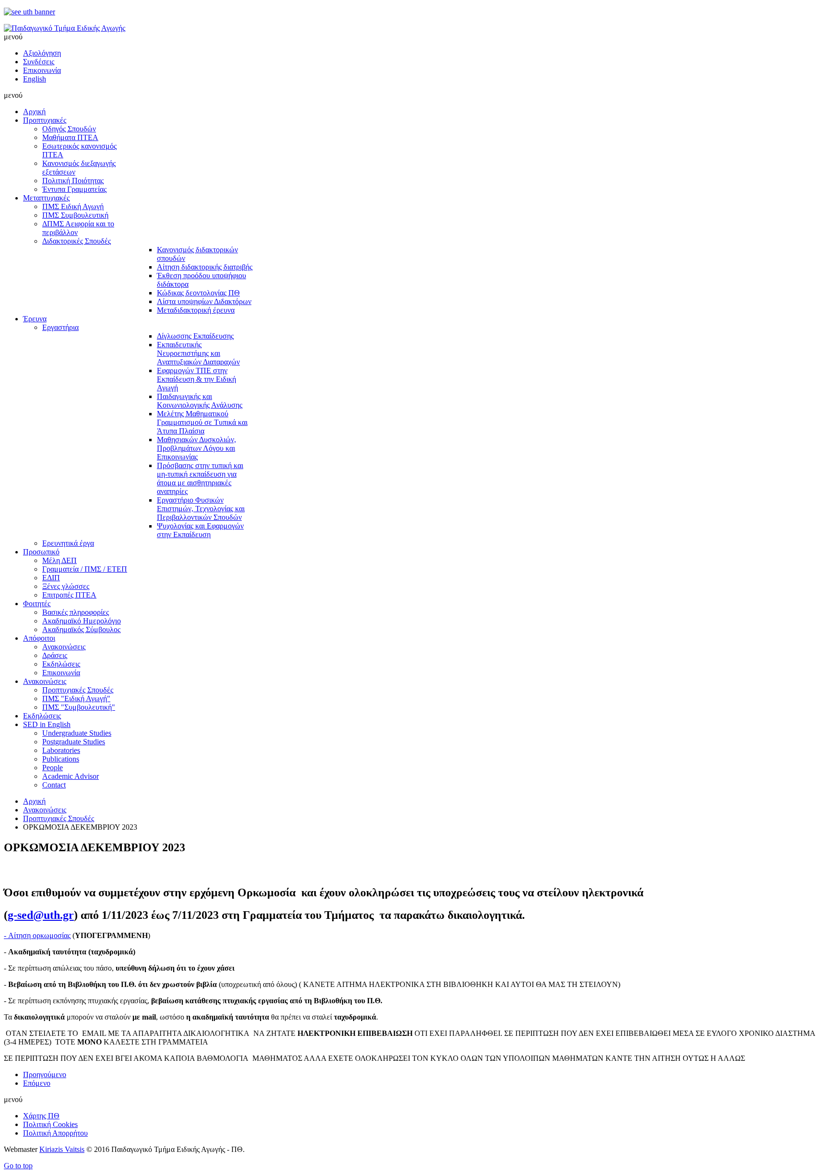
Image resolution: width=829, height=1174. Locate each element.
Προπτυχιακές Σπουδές (58, 818)
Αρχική (34, 801)
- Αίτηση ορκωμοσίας (37, 935)
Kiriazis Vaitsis (61, 1149)
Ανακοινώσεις (44, 810)
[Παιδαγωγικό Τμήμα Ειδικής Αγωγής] (64, 28)
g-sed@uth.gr (41, 915)
